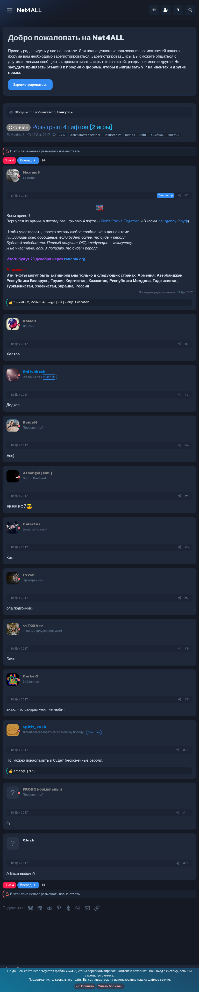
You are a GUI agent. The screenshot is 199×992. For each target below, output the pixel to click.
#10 (186, 750)
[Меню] (10, 10)
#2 (187, 344)
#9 (187, 699)
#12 (186, 863)
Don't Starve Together (120, 221)
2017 (62, 135)
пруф (183, 221)
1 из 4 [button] (9, 160)
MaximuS (18, 134)
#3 (187, 395)
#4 (187, 445)
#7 (187, 598)
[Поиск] (190, 10)
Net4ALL (29, 9)
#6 (187, 547)
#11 (186, 812)
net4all (130, 135)
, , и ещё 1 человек (51, 302)
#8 (187, 648)
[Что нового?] (178, 10)
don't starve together (85, 135)
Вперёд (26, 160)
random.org (74, 259)
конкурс (173, 135)
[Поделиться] (179, 195)
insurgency (113, 135)
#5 (187, 496)
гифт (142, 135)
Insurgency (167, 221)
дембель (157, 135)
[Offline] (19, 176)
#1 (187, 195)
